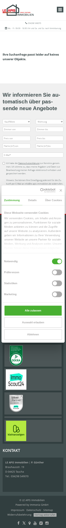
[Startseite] (18, 10)
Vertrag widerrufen (44, 514)
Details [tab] (32, 200)
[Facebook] (18, 523)
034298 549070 (34, 23)
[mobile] (60, 9)
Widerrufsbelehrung (19, 514)
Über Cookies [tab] (53, 200)
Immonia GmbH (39, 504)
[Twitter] (24, 523)
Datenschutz (33, 510)
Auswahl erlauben (33, 322)
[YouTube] (35, 523)
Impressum (17, 510)
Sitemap (48, 510)
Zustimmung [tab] (12, 200)
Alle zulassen (33, 310)
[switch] (57, 272)
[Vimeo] (41, 523)
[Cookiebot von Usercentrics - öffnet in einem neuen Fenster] (41, 190)
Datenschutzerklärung (28, 163)
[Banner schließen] (60, 190)
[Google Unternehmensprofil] (30, 523)
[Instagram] (47, 523)
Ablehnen (33, 334)
